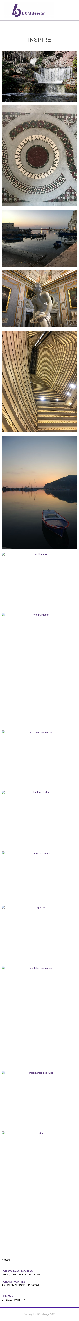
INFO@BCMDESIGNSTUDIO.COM (21, 1274)
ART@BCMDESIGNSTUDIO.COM (20, 1285)
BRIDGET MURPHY (13, 1299)
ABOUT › (7, 1260)
